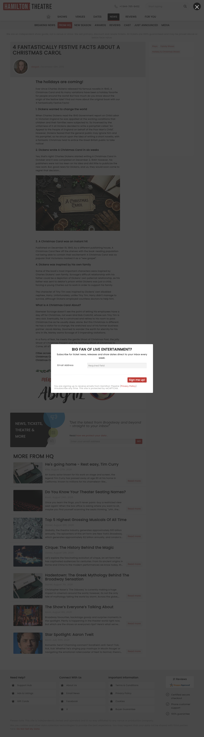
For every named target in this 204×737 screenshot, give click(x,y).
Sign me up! (137, 380)
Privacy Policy (128, 386)
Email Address (65, 365)
